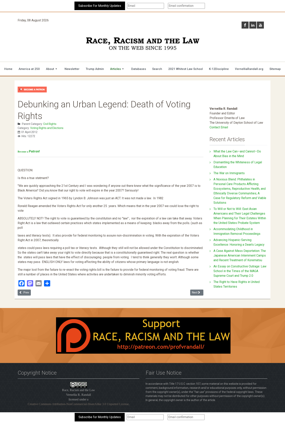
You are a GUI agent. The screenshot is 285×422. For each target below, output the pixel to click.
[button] (52, 69)
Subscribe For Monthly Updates (99, 6)
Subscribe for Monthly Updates (100, 417)
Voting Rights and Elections (46, 128)
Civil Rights (49, 123)
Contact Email (219, 127)
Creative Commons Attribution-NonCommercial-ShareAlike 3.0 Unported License (78, 404)
